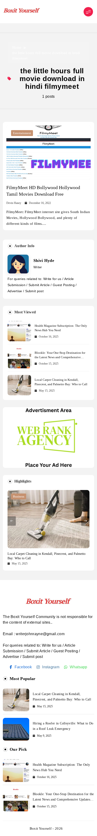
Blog (16, 496)
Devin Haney (13, 203)
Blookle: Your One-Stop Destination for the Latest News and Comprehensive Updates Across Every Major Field (60, 357)
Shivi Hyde (43, 260)
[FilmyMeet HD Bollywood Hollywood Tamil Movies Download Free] (48, 152)
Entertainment (22, 133)
